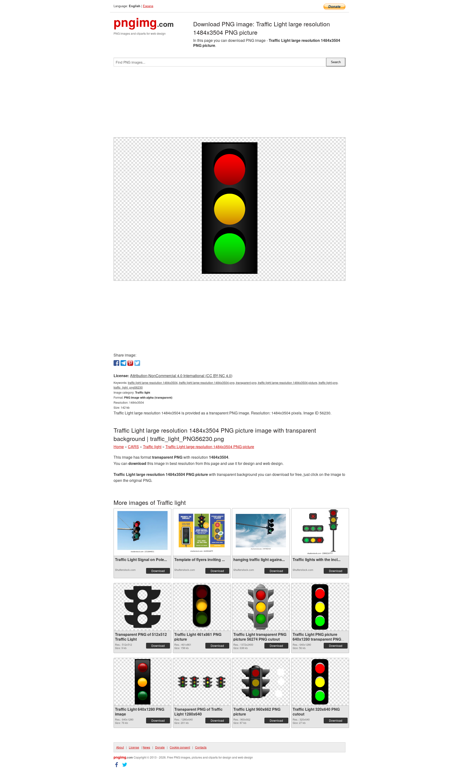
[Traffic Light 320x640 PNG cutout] (320, 681)
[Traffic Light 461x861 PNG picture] (202, 607)
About (120, 747)
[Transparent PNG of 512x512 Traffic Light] (142, 607)
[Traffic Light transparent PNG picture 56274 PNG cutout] (261, 607)
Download (158, 571)
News (146, 747)
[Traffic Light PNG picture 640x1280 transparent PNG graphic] (320, 607)
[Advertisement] (229, 103)
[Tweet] (137, 363)
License (134, 747)
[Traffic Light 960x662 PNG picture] (261, 681)
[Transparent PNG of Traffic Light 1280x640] (202, 682)
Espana (148, 6)
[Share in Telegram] (123, 363)
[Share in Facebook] (116, 363)
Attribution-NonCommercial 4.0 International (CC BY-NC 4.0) (181, 375)
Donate (160, 747)
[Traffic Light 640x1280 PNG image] (142, 681)
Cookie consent (180, 747)
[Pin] (130, 363)
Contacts (201, 747)
